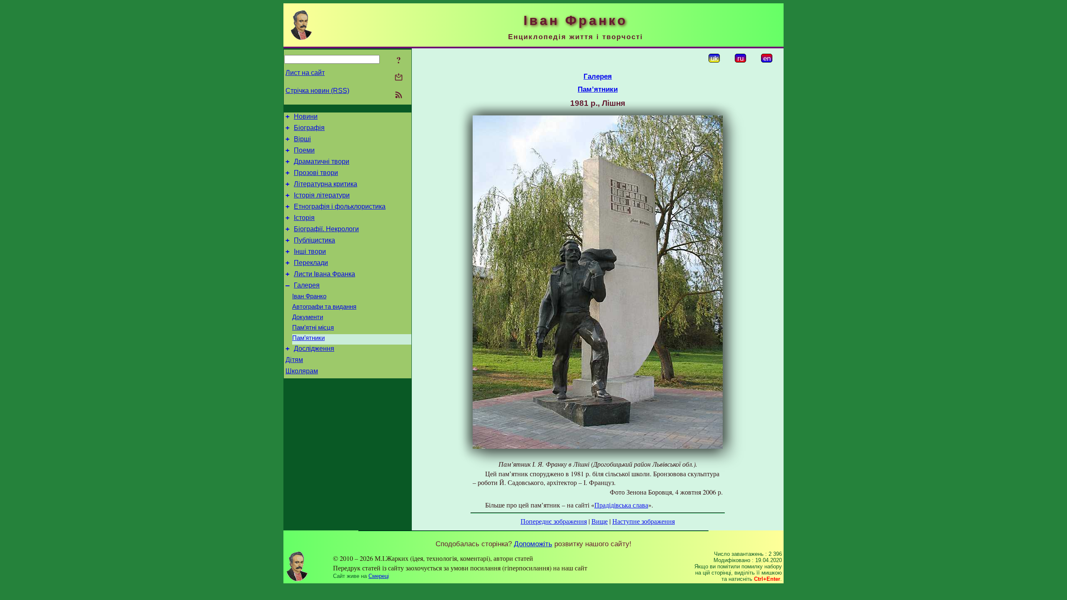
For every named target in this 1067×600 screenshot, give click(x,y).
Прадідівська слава (621, 504)
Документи (307, 317)
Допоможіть (533, 544)
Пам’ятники (308, 338)
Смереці (378, 576)
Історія (304, 217)
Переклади (311, 262)
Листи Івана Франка (324, 274)
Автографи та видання (324, 306)
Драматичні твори (321, 161)
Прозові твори (316, 172)
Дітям (294, 359)
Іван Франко (309, 296)
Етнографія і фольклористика (340, 206)
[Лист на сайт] (398, 77)
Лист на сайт (305, 72)
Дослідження (314, 348)
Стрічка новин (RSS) (317, 90)
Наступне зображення (643, 521)
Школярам (302, 371)
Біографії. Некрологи (326, 228)
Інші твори (310, 251)
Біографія (309, 127)
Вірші (302, 138)
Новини (306, 116)
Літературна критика (325, 184)
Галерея (307, 285)
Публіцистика (314, 240)
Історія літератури (322, 195)
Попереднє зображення (554, 521)
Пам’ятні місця (313, 327)
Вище (599, 521)
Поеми (304, 150)
